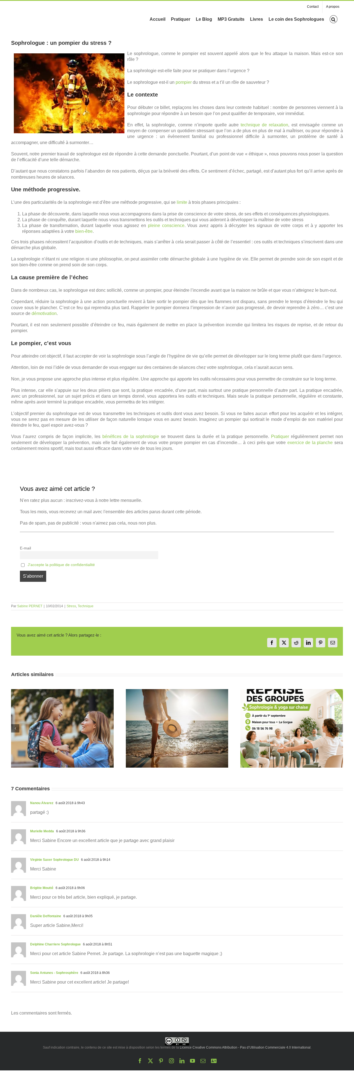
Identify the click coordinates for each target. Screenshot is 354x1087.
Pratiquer (280, 436)
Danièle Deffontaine (45, 916)
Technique (85, 606)
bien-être (84, 231)
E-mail (25, 548)
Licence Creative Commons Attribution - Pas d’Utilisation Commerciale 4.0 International (245, 1047)
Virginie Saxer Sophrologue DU (54, 860)
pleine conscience (166, 225)
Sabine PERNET (29, 606)
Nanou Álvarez (41, 803)
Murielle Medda (42, 831)
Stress (71, 606)
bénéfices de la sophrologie (130, 436)
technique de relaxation (264, 124)
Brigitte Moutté (41, 888)
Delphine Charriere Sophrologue (55, 944)
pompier (184, 82)
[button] (333, 18)
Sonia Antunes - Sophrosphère (54, 973)
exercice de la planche (310, 442)
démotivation (44, 313)
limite (182, 202)
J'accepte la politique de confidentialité (61, 564)
